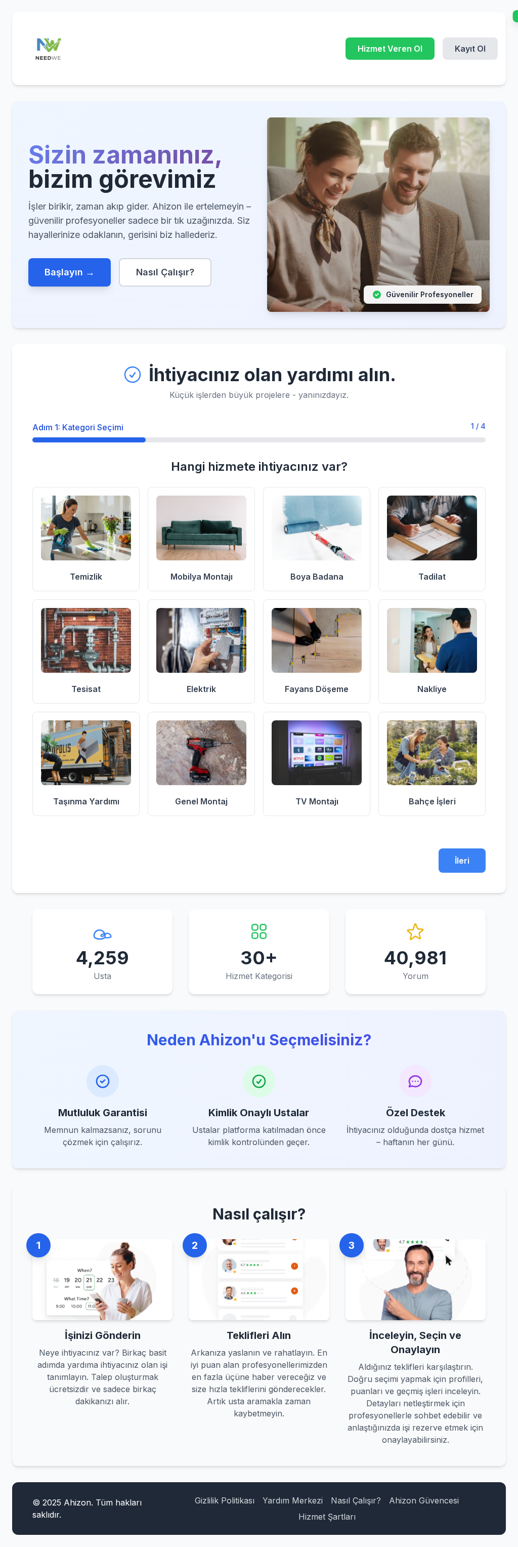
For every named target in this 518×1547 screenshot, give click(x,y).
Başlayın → (70, 272)
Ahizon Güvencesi (424, 1500)
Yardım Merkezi (293, 1500)
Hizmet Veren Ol (390, 49)
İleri (462, 861)
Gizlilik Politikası (224, 1500)
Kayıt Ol (470, 49)
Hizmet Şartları (327, 1517)
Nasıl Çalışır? (165, 272)
